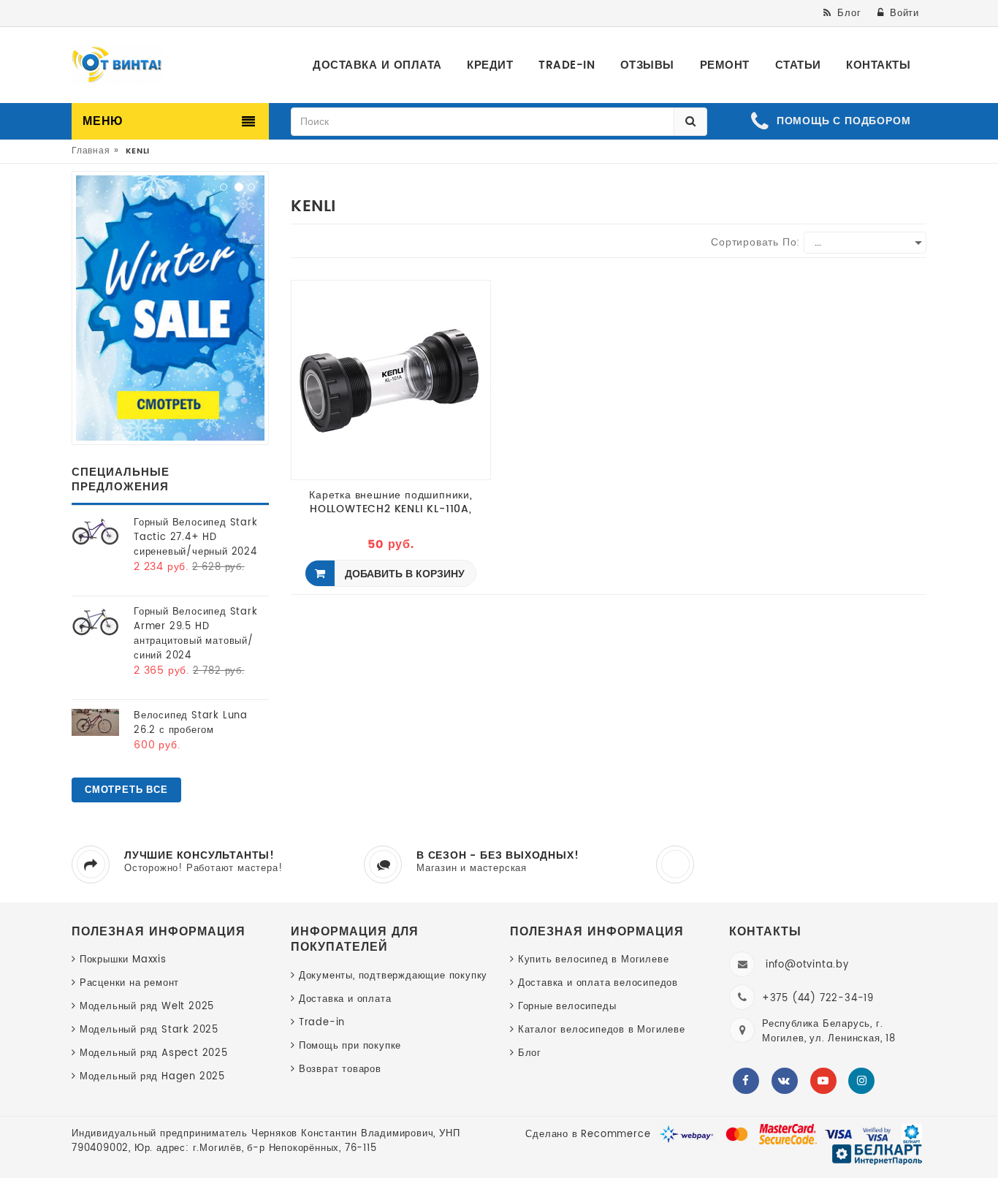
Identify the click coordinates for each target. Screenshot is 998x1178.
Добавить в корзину (403, 574)
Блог (529, 1053)
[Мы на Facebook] (746, 1081)
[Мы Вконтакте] (785, 1081)
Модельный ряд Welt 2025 (147, 1006)
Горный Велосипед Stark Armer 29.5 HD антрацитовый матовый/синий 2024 (196, 634)
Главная (91, 151)
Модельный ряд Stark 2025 (149, 1030)
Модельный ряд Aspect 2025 (154, 1053)
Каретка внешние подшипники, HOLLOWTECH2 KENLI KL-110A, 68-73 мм (391, 502)
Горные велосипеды (567, 1006)
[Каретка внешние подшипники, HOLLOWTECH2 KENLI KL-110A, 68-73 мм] (391, 379)
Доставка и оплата (345, 999)
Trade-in (322, 1022)
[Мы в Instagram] (861, 1081)
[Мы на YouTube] (823, 1081)
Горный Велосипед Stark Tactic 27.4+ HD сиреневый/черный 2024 (196, 537)
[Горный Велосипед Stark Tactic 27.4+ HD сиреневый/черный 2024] (95, 531)
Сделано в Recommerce (587, 1134)
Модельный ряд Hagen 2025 (152, 1076)
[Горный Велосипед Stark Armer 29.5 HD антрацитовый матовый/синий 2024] (95, 620)
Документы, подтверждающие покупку (393, 976)
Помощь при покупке (350, 1046)
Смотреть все (126, 790)
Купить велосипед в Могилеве (593, 960)
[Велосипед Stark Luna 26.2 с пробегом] (95, 722)
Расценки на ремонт (129, 983)
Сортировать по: (755, 242)
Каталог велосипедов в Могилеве (601, 1030)
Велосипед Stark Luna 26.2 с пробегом (191, 723)
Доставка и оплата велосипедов (598, 983)
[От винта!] (117, 65)
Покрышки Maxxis (123, 960)
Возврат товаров (340, 1069)
